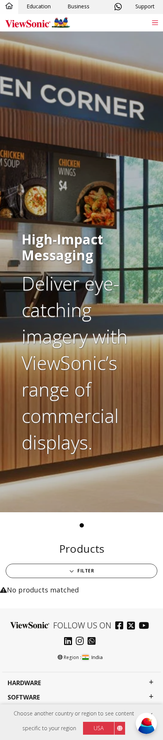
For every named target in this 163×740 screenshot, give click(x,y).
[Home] (9, 6)
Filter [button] (85, 570)
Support (145, 6)
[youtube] (146, 626)
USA (98, 728)
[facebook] (121, 626)
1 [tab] (81, 525)
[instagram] (82, 641)
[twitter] (133, 626)
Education (39, 6)
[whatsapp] (93, 641)
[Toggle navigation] (155, 22)
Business (78, 6)
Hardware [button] (24, 683)
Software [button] (24, 697)
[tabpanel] (81, 271)
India (97, 657)
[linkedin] (70, 641)
